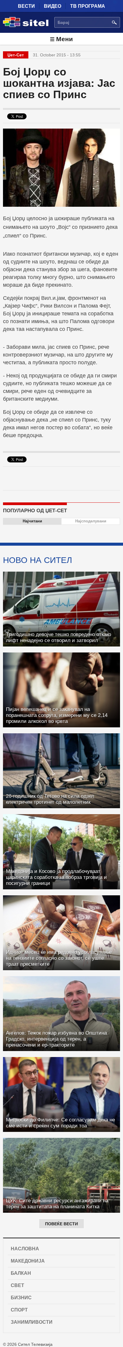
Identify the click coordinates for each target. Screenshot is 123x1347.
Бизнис (21, 1297)
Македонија (28, 1260)
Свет (17, 1285)
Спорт (19, 1309)
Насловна (25, 1248)
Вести (26, 6)
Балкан (21, 1273)
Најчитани (32, 521)
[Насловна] (25, 26)
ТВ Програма (87, 6)
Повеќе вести (61, 1223)
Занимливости (32, 1322)
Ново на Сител (37, 560)
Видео (52, 6)
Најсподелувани (90, 521)
